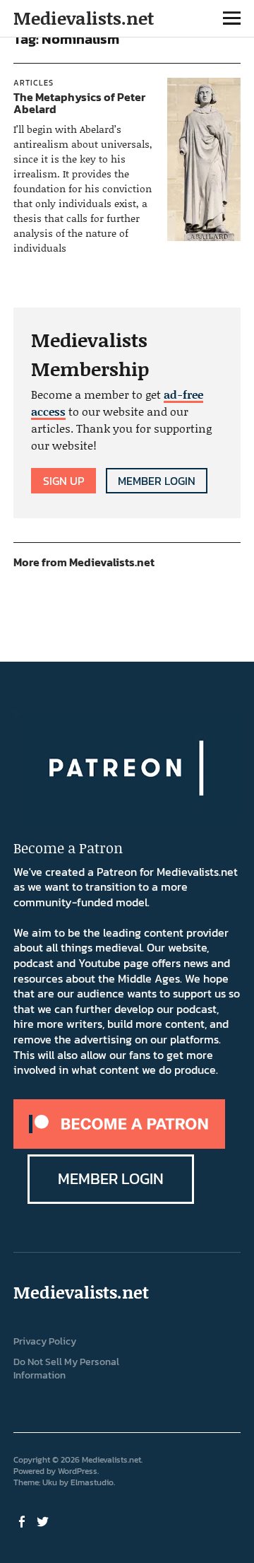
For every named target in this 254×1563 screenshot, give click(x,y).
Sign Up (63, 480)
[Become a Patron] (119, 1144)
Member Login (156, 480)
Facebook (22, 1520)
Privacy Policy (44, 1341)
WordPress (77, 1471)
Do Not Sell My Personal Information (66, 1368)
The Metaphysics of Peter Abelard (79, 103)
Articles (33, 82)
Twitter (43, 1520)
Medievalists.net (83, 18)
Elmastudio (92, 1482)
